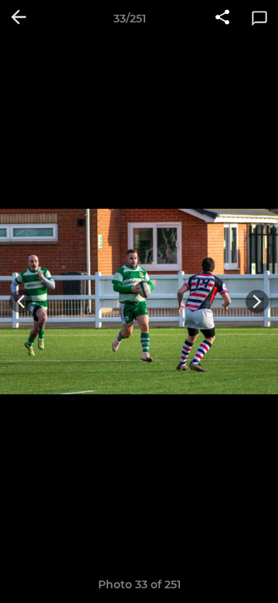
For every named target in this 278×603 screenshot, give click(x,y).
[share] (222, 18)
